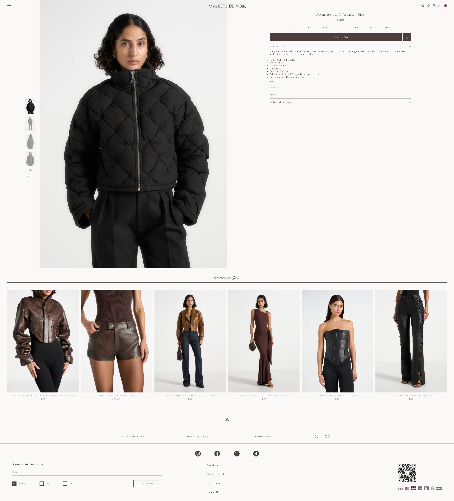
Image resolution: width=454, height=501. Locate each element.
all (71, 483)
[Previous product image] (30, 94)
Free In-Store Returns (261, 437)
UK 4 (293, 28)
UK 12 (356, 28)
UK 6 (309, 28)
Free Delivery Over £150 (133, 437)
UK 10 (340, 28)
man (48, 483)
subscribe (148, 483)
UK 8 (324, 28)
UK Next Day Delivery (197, 437)
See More (274, 87)
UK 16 (388, 28)
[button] (30, 106)
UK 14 (372, 28)
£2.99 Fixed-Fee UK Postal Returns (323, 437)
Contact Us (213, 492)
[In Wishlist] (407, 37)
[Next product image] (30, 170)
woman (23, 483)
